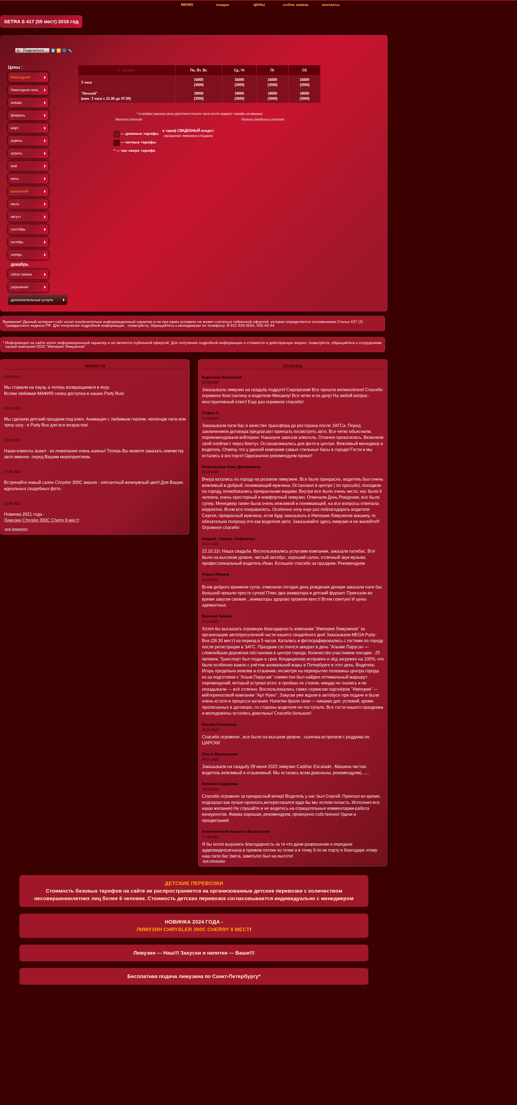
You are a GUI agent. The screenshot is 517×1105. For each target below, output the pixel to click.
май (14, 166)
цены (259, 4)
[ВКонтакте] (53, 50)
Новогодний (20, 77)
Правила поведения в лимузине (262, 119)
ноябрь (16, 255)
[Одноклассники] (59, 50)
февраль (18, 115)
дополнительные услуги (32, 300)
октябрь (17, 242)
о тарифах (126, 70)
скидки (222, 5)
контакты (331, 5)
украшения (19, 287)
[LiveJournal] (70, 50)
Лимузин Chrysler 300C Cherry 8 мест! (41, 520)
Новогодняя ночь (25, 90)
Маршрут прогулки (129, 119)
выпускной (19, 191)
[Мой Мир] (64, 50)
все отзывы (214, 861)
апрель (16, 141)
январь (16, 103)
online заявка (295, 5)
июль (15, 204)
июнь (15, 179)
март (15, 128)
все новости (16, 529)
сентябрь (18, 229)
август (16, 217)
